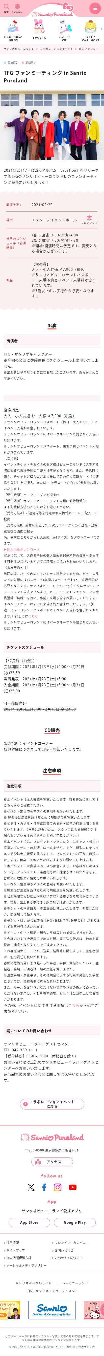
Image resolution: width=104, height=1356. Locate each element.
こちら (33, 616)
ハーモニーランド (75, 1283)
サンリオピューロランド (19, 49)
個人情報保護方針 (19, 1257)
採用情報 (13, 1242)
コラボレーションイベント (56, 49)
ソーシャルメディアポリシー (27, 1265)
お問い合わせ (64, 1250)
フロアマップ (89, 222)
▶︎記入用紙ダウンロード (22, 549)
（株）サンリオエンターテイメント (52, 1291)
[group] (29, 1310)
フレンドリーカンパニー (72, 1242)
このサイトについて (69, 1257)
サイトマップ (16, 1250)
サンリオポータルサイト (34, 1283)
